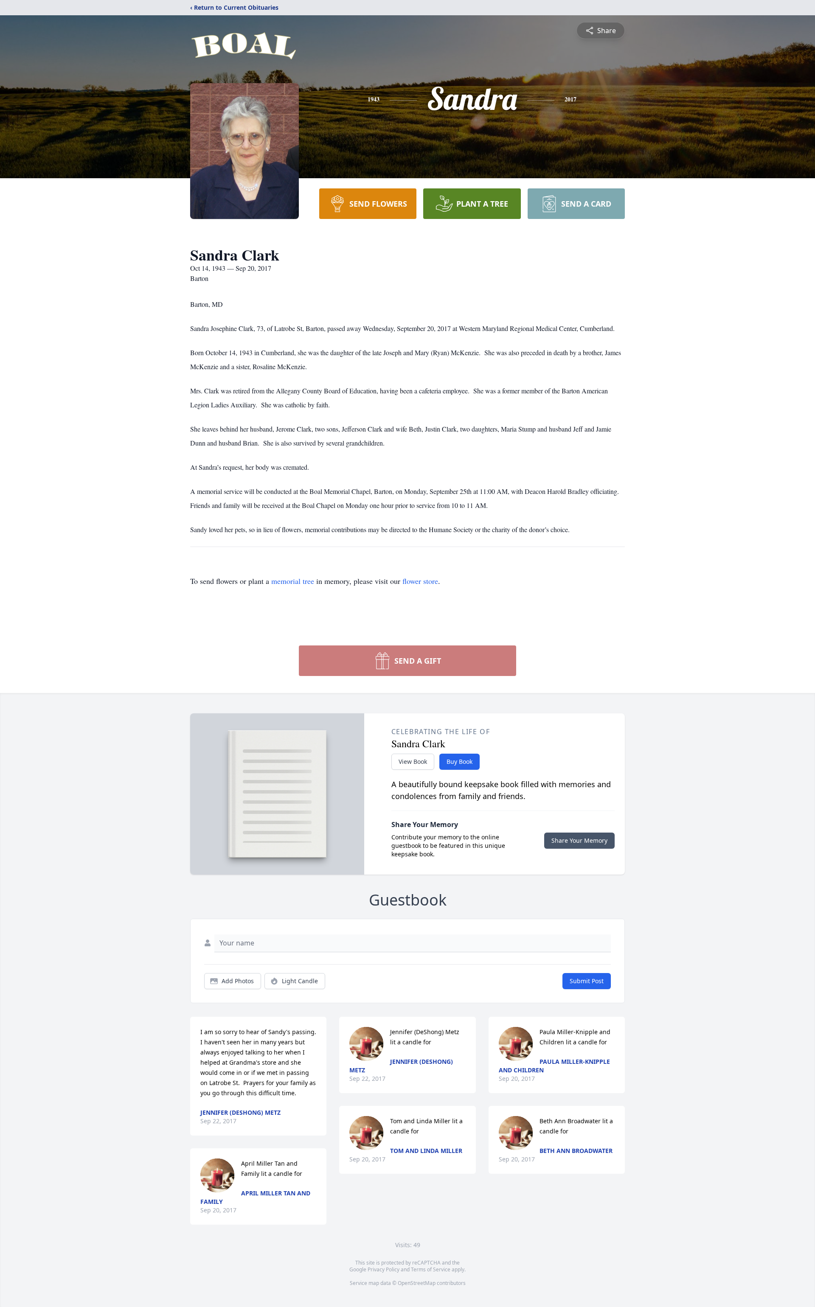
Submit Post (587, 981)
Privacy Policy (383, 1269)
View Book (413, 761)
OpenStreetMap (417, 1283)
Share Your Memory (579, 840)
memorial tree (292, 581)
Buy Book (459, 761)
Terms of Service (430, 1269)
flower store (420, 581)
